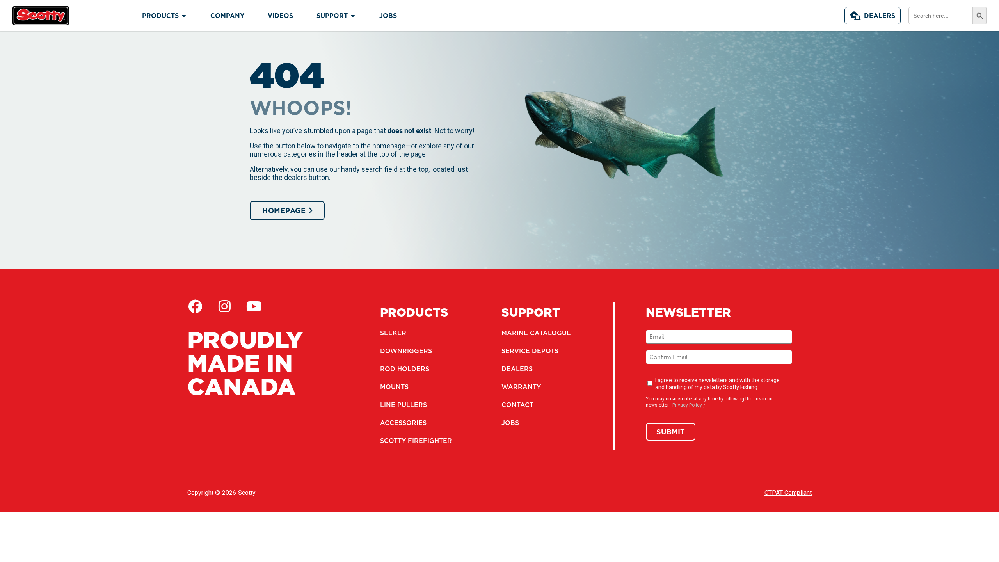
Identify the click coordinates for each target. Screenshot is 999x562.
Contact (517, 404)
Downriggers (406, 351)
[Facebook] (195, 306)
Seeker (393, 333)
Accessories (403, 422)
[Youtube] (253, 306)
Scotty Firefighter (416, 440)
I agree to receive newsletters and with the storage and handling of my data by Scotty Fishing (717, 383)
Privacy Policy (687, 405)
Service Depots (529, 351)
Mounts (394, 386)
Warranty (521, 386)
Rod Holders (404, 369)
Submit (670, 432)
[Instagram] (224, 306)
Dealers (879, 15)
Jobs (510, 422)
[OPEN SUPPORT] (353, 15)
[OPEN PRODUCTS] (184, 15)
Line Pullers (403, 404)
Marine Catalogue (536, 333)
